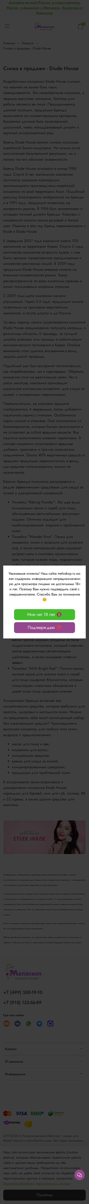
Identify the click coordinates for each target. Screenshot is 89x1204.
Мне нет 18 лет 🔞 (44, 614)
